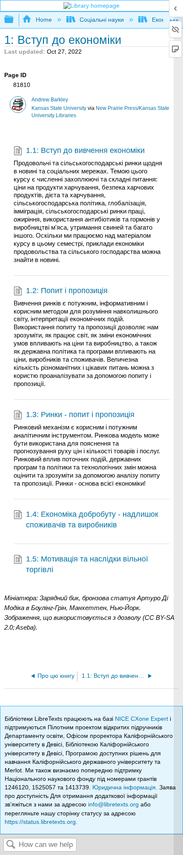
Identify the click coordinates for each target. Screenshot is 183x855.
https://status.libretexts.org (40, 821)
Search (11, 845)
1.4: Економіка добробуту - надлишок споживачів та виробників (92, 519)
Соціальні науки (102, 19)
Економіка (165, 19)
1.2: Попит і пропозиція (67, 290)
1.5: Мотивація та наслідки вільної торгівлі (87, 564)
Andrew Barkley (49, 100)
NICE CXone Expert (142, 718)
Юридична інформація (124, 787)
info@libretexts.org (113, 804)
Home (43, 19)
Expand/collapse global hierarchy (14, 19)
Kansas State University (58, 108)
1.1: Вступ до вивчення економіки (85, 150)
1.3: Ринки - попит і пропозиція (80, 414)
